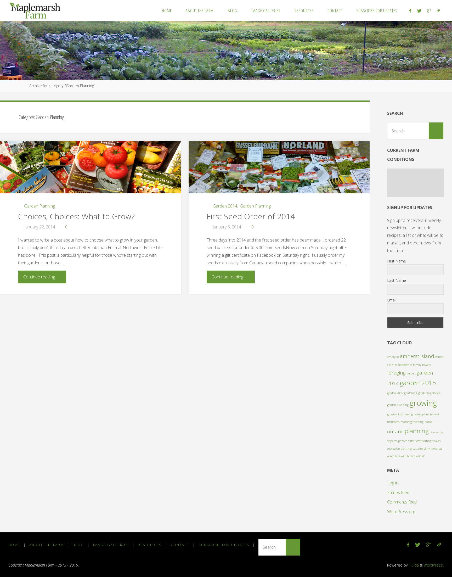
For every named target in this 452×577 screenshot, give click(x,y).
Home (14, 544)
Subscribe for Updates (224, 544)
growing (423, 403)
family (417, 365)
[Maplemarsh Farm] (36, 10)
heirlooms (393, 422)
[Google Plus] (429, 10)
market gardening (411, 422)
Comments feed (402, 502)
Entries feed (398, 492)
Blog (78, 544)
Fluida (413, 565)
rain (432, 432)
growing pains (420, 414)
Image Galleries (111, 544)
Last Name (396, 280)
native (428, 422)
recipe (397, 441)
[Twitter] (419, 10)
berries (439, 357)
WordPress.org (401, 511)
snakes (436, 441)
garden (411, 373)
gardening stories (429, 393)
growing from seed (398, 414)
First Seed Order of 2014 (251, 216)
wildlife (420, 456)
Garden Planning (39, 206)
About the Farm (46, 544)
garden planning (398, 405)
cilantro (392, 365)
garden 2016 (395, 393)
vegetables (393, 456)
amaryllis (393, 357)
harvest (434, 414)
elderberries (405, 365)
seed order (408, 441)
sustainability (421, 448)
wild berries (408, 456)
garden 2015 (418, 382)
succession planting (399, 448)
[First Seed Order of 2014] (279, 169)
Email (391, 300)
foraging (396, 372)
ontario (395, 431)
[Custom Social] (438, 10)
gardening (410, 393)
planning (417, 431)
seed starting (423, 441)
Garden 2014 (225, 206)
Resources (150, 544)
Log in (392, 483)
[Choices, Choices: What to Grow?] (90, 169)
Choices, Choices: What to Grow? (76, 216)
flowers (426, 365)
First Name (396, 261)
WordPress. (433, 565)
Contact (180, 544)
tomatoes (436, 448)
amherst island (417, 356)
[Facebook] (410, 10)
